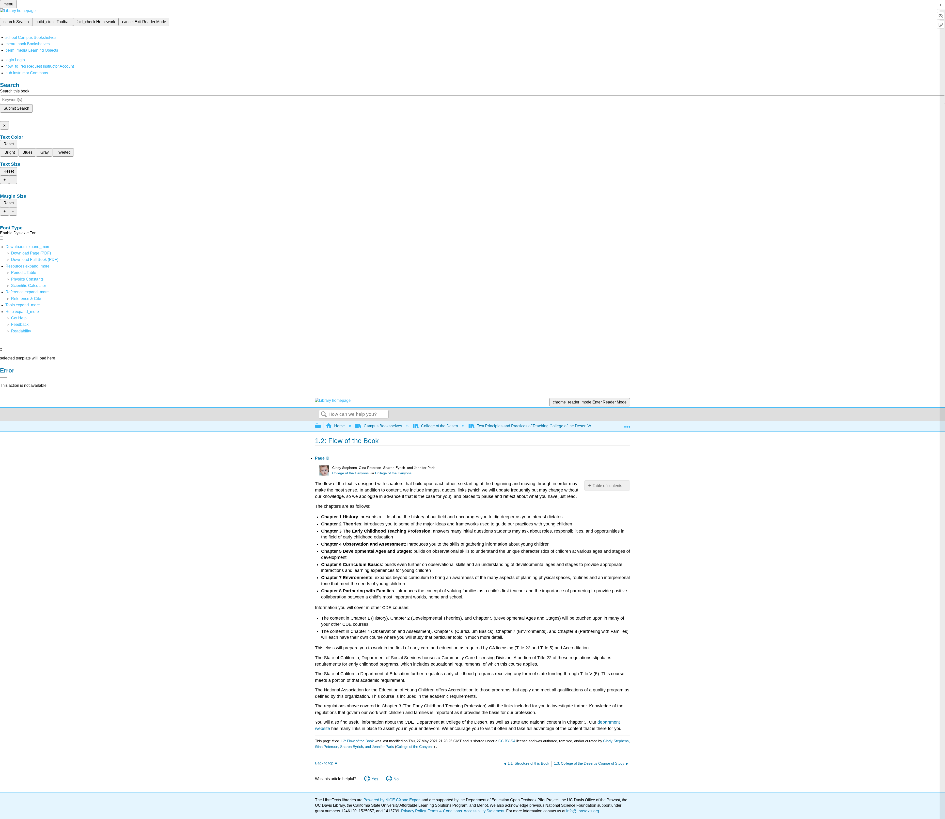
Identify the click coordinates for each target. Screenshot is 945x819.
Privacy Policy (413, 811)
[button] (20, 324)
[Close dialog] (3, 377)
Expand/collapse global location (627, 424)
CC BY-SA (507, 741)
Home (339, 426)
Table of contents (607, 486)
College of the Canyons (350, 473)
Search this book (14, 91)
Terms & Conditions (445, 811)
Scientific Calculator (28, 285)
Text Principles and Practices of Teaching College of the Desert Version (539, 426)
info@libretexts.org (582, 811)
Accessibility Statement (484, 811)
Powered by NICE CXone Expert (392, 800)
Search (324, 414)
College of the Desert (439, 426)
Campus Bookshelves (383, 426)
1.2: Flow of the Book (357, 741)
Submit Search (16, 108)
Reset (8, 144)
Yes (375, 779)
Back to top (324, 763)
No (396, 779)
